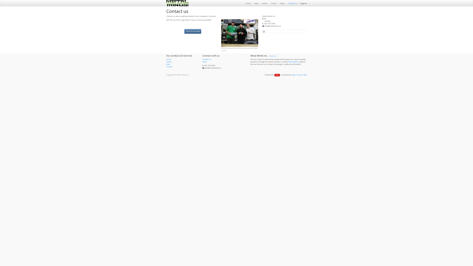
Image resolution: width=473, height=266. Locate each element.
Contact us (206, 59)
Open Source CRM (299, 75)
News (204, 62)
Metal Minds (293, 62)
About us (272, 56)
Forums (169, 67)
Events (169, 62)
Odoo (277, 75)
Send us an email (193, 31)
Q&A (168, 64)
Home (168, 59)
